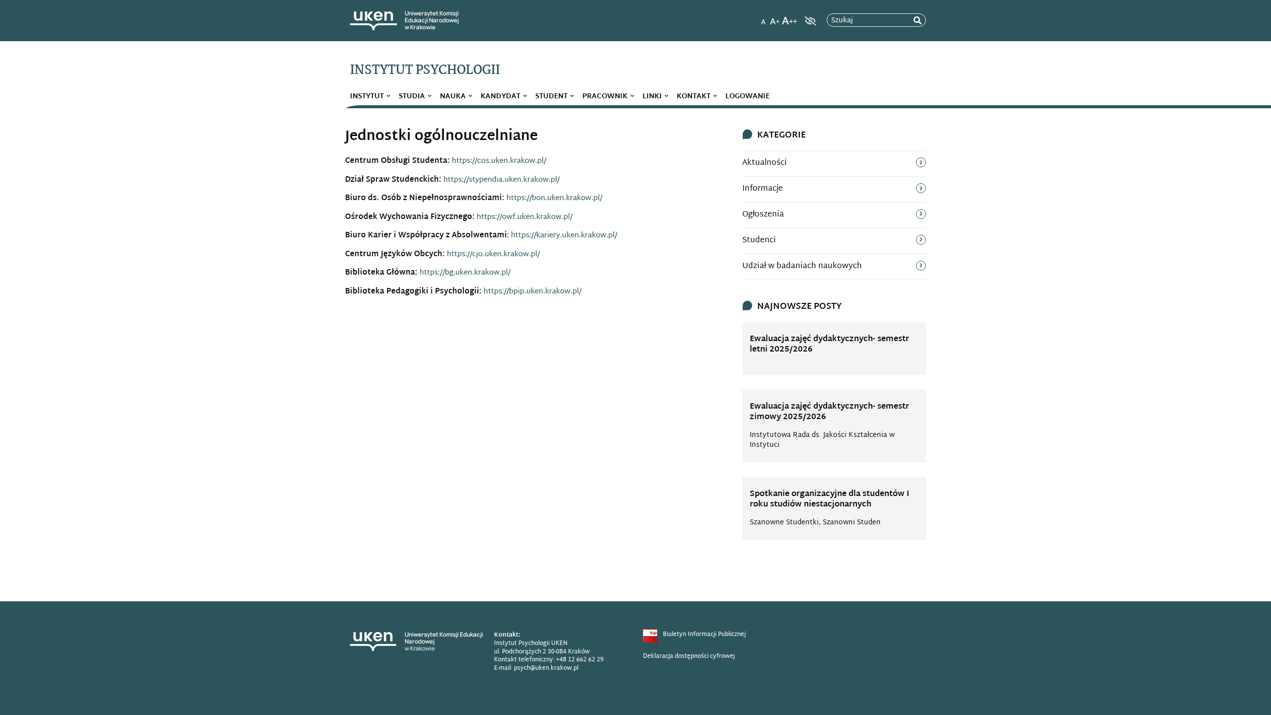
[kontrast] (809, 20)
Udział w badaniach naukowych (802, 266)
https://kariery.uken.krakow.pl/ (564, 235)
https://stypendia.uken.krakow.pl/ (501, 180)
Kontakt (693, 96)
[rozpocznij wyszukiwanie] (917, 20)
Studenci (759, 240)
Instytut (367, 96)
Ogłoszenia (763, 215)
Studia (412, 96)
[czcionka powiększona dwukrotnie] (789, 17)
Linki (652, 96)
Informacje (762, 189)
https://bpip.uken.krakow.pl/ (532, 291)
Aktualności (764, 163)
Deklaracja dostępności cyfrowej (689, 656)
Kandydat (500, 96)
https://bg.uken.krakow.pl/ (465, 273)
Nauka (453, 96)
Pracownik (605, 96)
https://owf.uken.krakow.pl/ (524, 217)
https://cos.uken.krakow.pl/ (499, 161)
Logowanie (747, 96)
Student (551, 96)
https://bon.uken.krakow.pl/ (554, 198)
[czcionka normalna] (763, 17)
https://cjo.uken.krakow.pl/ (493, 254)
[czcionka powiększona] (775, 17)
